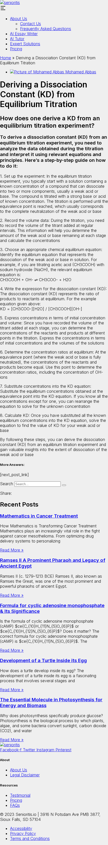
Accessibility (21, 828)
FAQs (15, 805)
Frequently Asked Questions (45, 28)
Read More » (12, 550)
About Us (18, 18)
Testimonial (20, 795)
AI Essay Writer (24, 33)
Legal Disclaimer (25, 774)
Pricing (16, 48)
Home (5, 57)
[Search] (64, 485)
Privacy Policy (23, 833)
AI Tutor (17, 38)
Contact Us (30, 23)
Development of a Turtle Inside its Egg (43, 660)
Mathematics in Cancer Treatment (39, 516)
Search (6, 483)
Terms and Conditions (30, 838)
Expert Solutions (25, 43)
